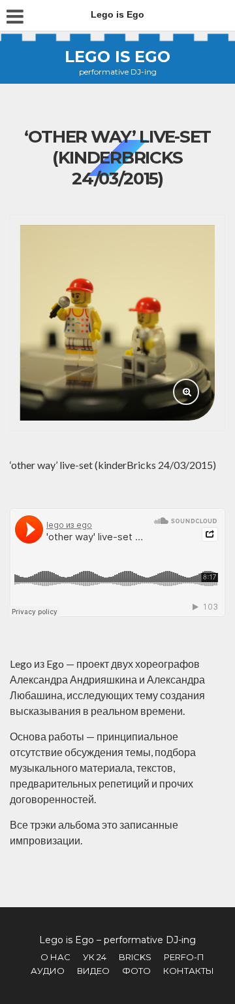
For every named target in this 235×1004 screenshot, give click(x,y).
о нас (55, 957)
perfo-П (184, 957)
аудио (48, 970)
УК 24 (94, 957)
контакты (188, 970)
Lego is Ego (117, 56)
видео (93, 970)
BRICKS (135, 957)
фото (136, 970)
